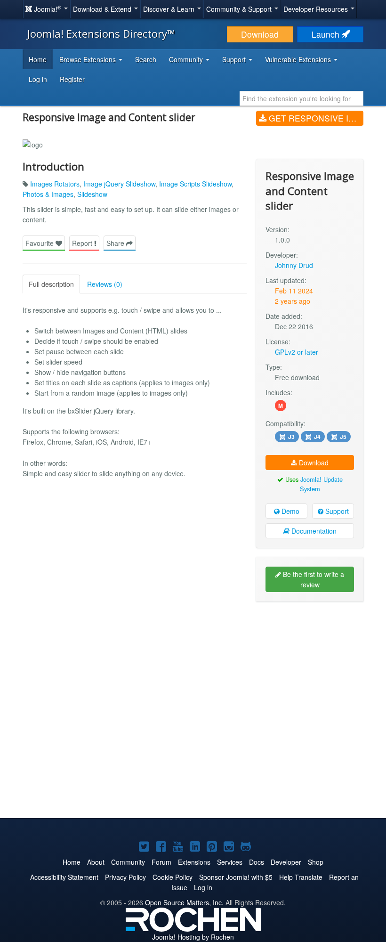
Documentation (313, 531)
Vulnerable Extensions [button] (299, 59)
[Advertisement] (309, 670)
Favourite (40, 243)
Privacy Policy (125, 877)
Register (72, 79)
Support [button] (235, 59)
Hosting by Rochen (193, 937)
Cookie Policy (173, 877)
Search (145, 59)
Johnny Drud (294, 265)
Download (260, 34)
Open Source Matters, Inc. (184, 902)
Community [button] (187, 59)
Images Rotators (55, 183)
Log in (38, 79)
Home (38, 59)
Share (116, 243)
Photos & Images (48, 194)
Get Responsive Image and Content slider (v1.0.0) (314, 118)
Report (83, 243)
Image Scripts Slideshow (195, 183)
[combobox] (301, 98)
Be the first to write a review (312, 579)
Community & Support (239, 9)
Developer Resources (316, 9)
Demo (289, 511)
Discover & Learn (169, 9)
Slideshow (92, 194)
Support (336, 511)
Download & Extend (103, 9)
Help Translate (300, 877)
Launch (327, 34)
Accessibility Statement (64, 877)
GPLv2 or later (296, 352)
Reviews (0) (104, 284)
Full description (51, 284)
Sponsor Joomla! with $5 (236, 877)
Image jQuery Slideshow (119, 183)
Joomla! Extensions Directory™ (101, 33)
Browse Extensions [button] (88, 59)
